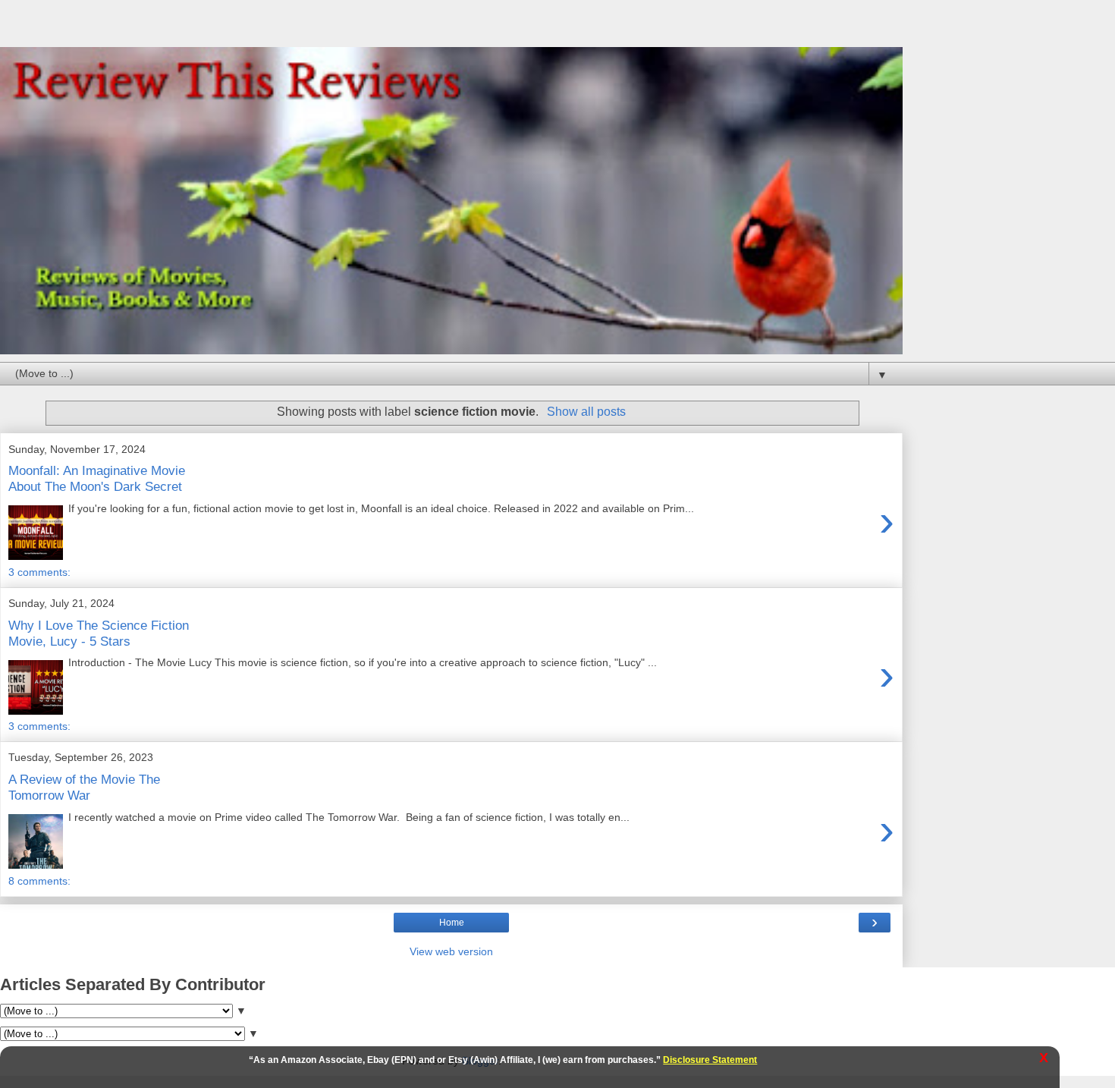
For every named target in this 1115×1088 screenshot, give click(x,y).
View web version (451, 951)
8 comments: (39, 881)
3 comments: (39, 572)
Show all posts (586, 411)
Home (451, 922)
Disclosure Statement (710, 1060)
